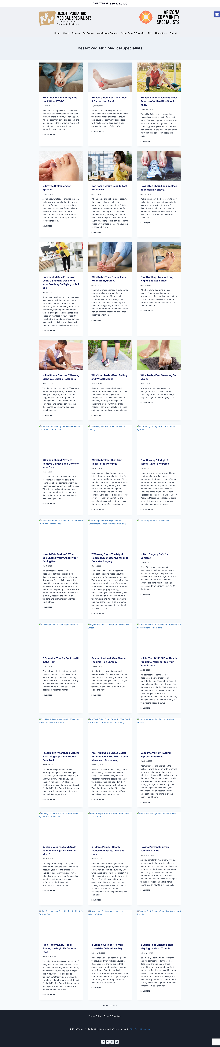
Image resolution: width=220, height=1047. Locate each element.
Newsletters (160, 33)
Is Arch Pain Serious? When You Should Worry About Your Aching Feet (60, 558)
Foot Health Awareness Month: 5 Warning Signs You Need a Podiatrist (61, 756)
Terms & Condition (112, 1016)
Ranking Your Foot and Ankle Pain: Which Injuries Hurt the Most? (59, 851)
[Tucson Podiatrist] (65, 18)
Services (76, 33)
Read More (49, 134)
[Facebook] (103, 1042)
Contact (173, 33)
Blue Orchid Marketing (140, 1029)
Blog (150, 33)
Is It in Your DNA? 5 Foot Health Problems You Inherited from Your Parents (158, 662)
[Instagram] (117, 1042)
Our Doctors (88, 33)
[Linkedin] (112, 1042)
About (66, 33)
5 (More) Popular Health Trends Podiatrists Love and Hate (107, 851)
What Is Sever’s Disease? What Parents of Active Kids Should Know (158, 101)
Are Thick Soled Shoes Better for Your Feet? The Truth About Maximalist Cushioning (109, 756)
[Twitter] (108, 1042)
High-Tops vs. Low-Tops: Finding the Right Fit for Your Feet (59, 948)
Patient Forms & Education (133, 33)
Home (57, 33)
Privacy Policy (95, 1016)
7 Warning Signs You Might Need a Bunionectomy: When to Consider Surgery (109, 558)
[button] (217, 14)
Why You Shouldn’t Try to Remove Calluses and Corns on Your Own (61, 464)
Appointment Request (107, 33)
